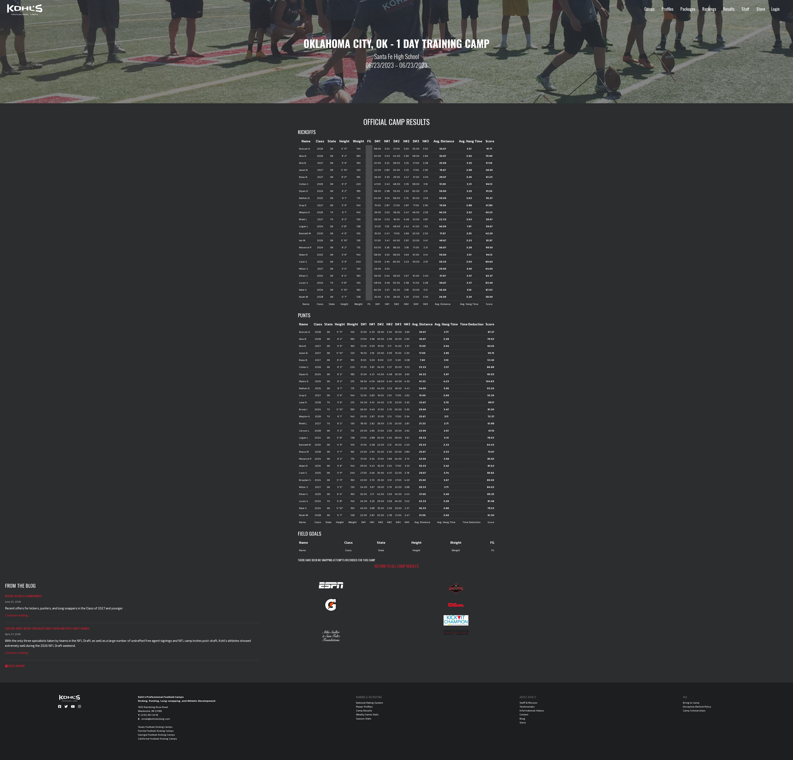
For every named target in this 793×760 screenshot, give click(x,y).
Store (760, 9)
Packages (687, 9)
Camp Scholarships (694, 710)
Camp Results (364, 710)
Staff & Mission (528, 702)
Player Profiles (364, 706)
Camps (649, 9)
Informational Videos (532, 710)
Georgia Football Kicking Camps (156, 734)
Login (775, 9)
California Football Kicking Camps (157, 738)
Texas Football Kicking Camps (155, 726)
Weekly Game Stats (367, 714)
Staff (745, 9)
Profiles (667, 9)
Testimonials (527, 706)
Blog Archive (16, 666)
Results (729, 9)
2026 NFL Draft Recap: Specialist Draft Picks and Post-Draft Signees (47, 628)
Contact (524, 714)
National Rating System (369, 702)
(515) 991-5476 (149, 714)
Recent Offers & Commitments (23, 596)
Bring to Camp (691, 702)
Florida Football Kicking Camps (156, 730)
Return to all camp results (397, 566)
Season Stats (363, 718)
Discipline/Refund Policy (697, 706)
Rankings (709, 9)
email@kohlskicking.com (155, 718)
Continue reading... (17, 615)
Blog (522, 718)
